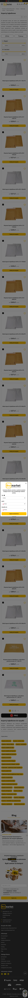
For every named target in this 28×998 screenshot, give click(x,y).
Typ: (3, 495)
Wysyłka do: (4, 507)
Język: (3, 501)
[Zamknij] (26, 483)
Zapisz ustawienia (14, 513)
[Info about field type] (4, 495)
